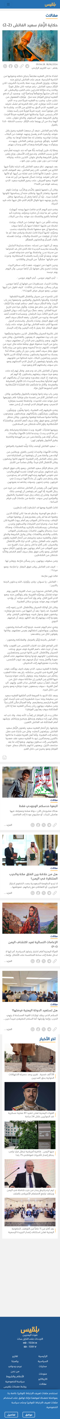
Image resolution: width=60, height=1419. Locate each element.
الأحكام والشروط (15, 1376)
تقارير (15, 1356)
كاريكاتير (42, 1379)
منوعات (43, 1374)
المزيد (9, 825)
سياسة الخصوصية (15, 1381)
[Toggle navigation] (8, 4)
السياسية (43, 1361)
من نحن (15, 1371)
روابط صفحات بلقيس (15, 1386)
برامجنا (15, 1361)
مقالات (42, 1384)
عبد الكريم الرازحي (41, 68)
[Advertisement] (29, 1274)
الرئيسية (42, 1356)
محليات (43, 1366)
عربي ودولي (15, 1366)
